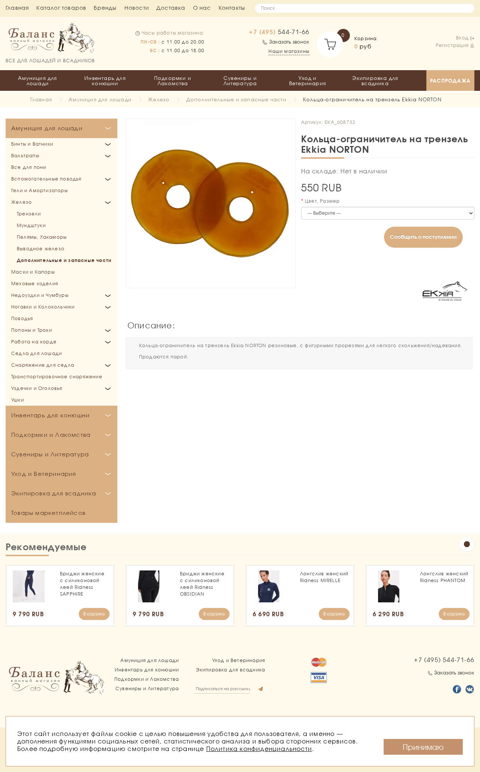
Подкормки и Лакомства (172, 80)
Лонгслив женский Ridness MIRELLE (324, 577)
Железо (159, 99)
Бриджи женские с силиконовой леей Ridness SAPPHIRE (82, 584)
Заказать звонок (289, 42)
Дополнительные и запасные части (236, 99)
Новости (136, 8)
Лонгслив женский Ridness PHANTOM (444, 577)
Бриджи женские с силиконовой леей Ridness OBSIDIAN (202, 584)
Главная (17, 8)
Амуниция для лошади (37, 80)
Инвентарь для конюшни (105, 80)
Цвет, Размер (322, 201)
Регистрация (452, 45)
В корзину (94, 614)
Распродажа (450, 81)
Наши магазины (288, 51)
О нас (202, 8)
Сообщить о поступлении (423, 236)
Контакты (232, 8)
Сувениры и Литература (240, 80)
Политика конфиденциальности (259, 748)
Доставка (171, 8)
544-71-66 (279, 32)
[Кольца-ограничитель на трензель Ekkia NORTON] (211, 204)
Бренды (105, 8)
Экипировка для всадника (375, 80)
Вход (462, 38)
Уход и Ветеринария (307, 80)
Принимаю (423, 746)
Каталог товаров (61, 8)
